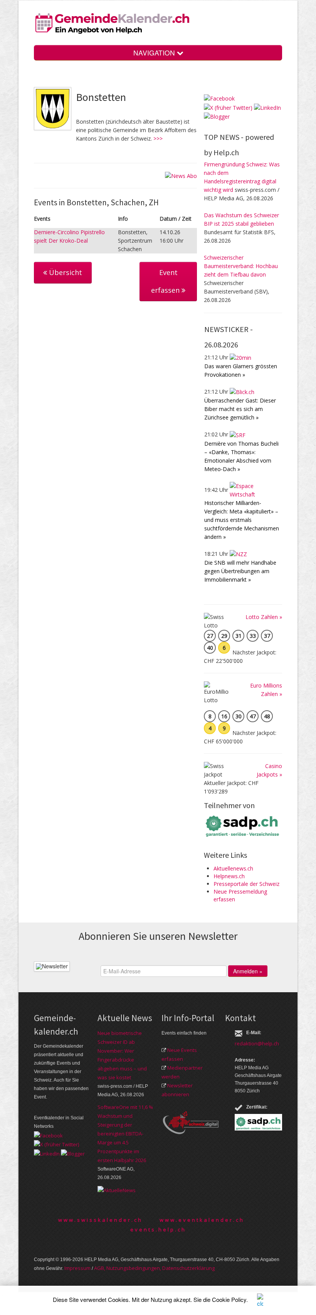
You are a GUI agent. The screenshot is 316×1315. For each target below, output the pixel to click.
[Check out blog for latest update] (217, 116)
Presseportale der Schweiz (246, 883)
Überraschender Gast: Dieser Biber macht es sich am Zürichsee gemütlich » (240, 409)
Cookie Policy (229, 1299)
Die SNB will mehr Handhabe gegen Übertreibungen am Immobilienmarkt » (240, 571)
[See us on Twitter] (228, 107)
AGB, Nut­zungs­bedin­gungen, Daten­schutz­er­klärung (154, 1268)
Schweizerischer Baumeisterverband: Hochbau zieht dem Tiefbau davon (241, 266)
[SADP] (243, 825)
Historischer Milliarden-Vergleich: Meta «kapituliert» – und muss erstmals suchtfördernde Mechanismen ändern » (241, 519)
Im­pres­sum (77, 1268)
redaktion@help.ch (257, 1043)
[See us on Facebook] (219, 98)
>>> (158, 138)
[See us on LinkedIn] (267, 107)
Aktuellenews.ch (233, 868)
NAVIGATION (155, 52)
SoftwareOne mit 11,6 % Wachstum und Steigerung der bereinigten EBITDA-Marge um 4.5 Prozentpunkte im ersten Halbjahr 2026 (125, 1134)
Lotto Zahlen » (263, 617)
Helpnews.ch (229, 876)
